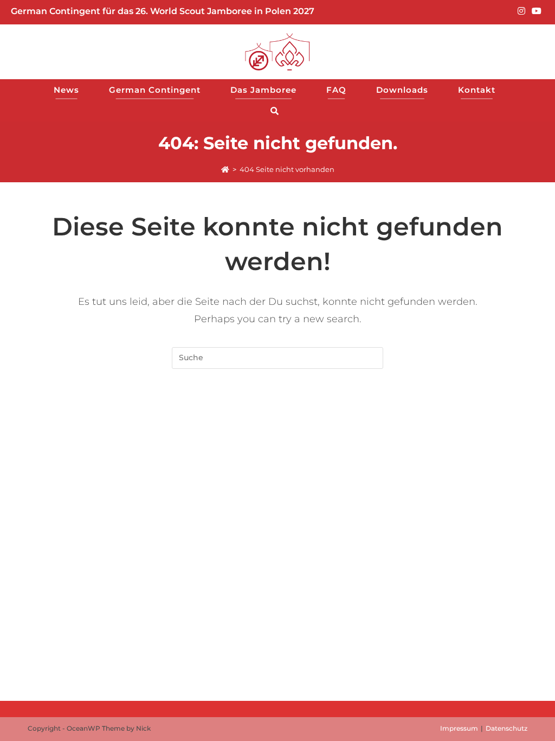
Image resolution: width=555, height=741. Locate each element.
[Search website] (278, 111)
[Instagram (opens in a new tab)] (521, 11)
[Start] (225, 169)
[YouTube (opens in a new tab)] (534, 11)
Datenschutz (506, 728)
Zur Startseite (277, 412)
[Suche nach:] (277, 357)
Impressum (459, 728)
